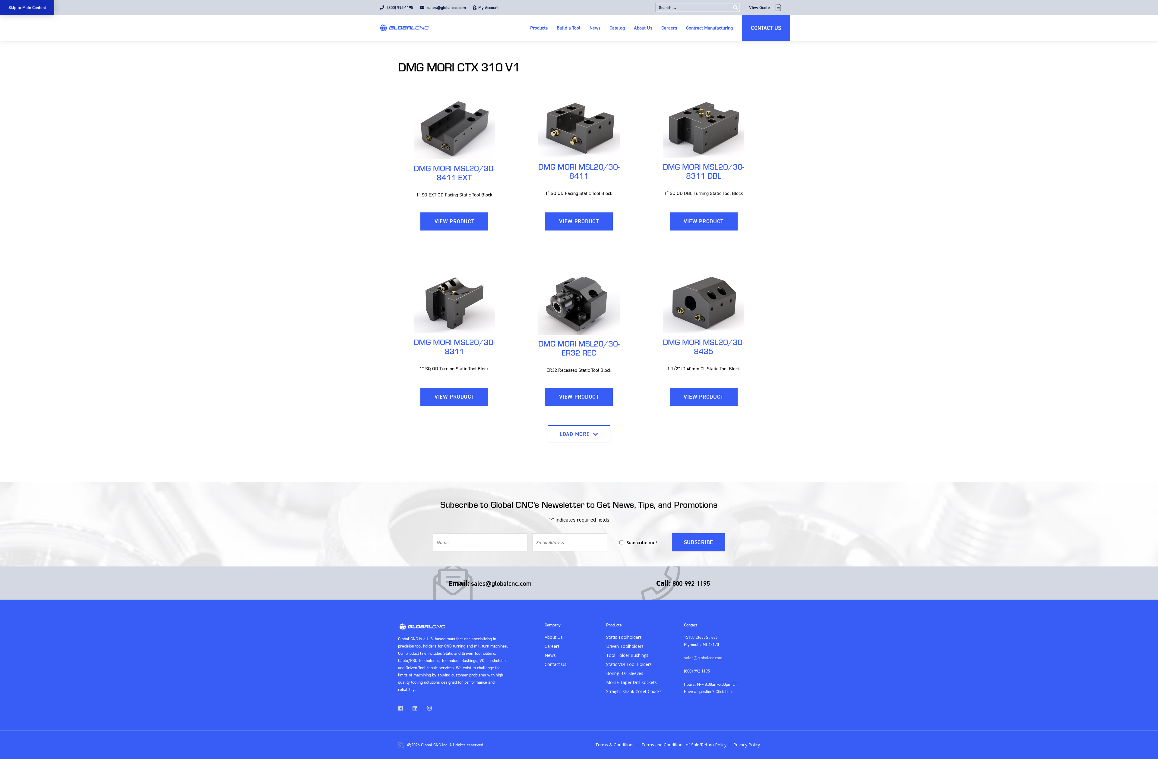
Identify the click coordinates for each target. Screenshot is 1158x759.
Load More (575, 434)
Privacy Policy (746, 745)
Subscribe (698, 542)
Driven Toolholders (625, 646)
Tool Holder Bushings (627, 655)
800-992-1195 (691, 583)
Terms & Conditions (614, 745)
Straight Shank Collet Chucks (634, 691)
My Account (488, 7)
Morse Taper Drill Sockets (631, 682)
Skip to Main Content (27, 7)
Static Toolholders (624, 637)
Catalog (617, 28)
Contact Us (766, 27)
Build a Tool (569, 28)
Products (539, 28)
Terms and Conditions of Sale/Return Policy (683, 745)
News (595, 28)
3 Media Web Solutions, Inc (401, 745)
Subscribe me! (641, 542)
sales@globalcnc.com (446, 7)
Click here (724, 691)
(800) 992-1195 (399, 7)
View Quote (759, 7)
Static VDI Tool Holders (629, 664)
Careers (669, 28)
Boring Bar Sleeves (624, 673)
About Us (643, 28)
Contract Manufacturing (709, 28)
